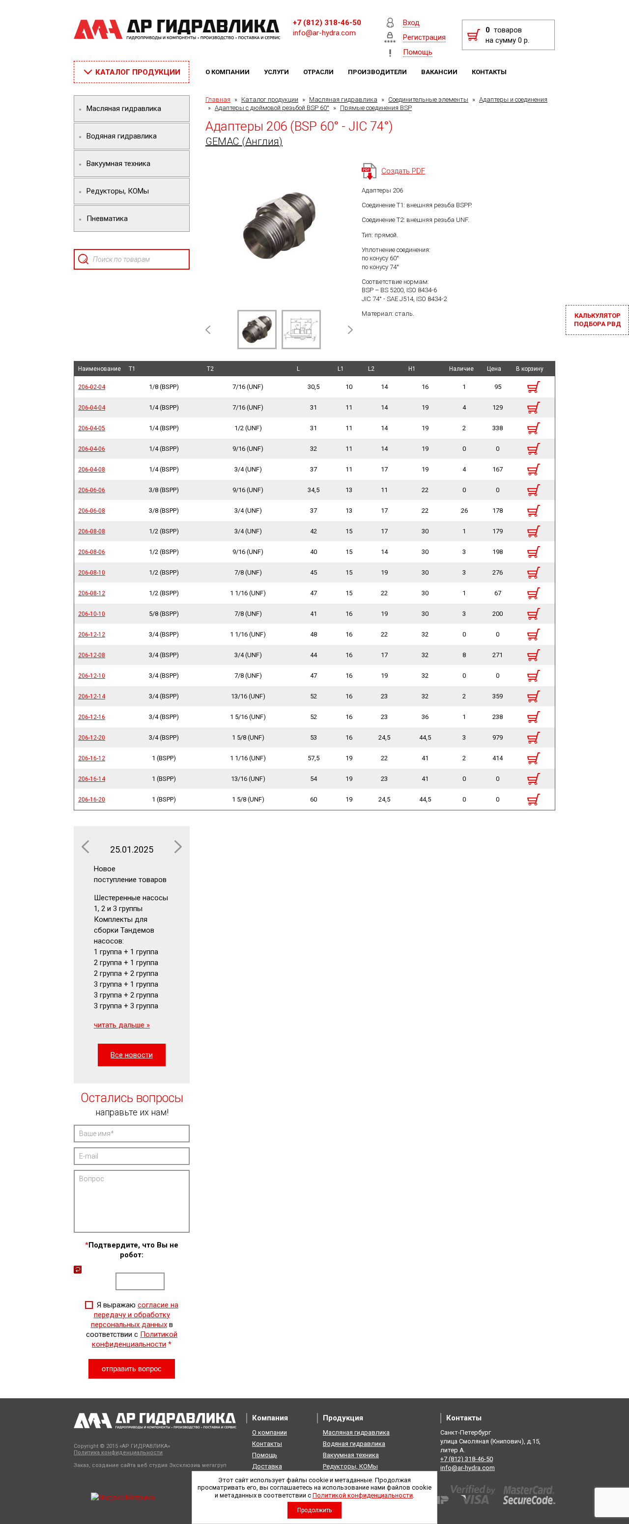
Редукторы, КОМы (350, 1466)
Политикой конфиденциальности (363, 1495)
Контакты (490, 72)
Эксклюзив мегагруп (198, 1465)
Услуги (277, 72)
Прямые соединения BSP (376, 107)
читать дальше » (122, 1025)
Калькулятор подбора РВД (597, 320)
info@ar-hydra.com (324, 32)
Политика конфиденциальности (118, 1452)
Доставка (267, 1466)
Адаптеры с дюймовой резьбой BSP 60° (272, 107)
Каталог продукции (269, 99)
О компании (228, 72)
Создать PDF (403, 170)
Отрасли (319, 72)
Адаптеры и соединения (513, 99)
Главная (217, 99)
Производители (378, 72)
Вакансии (440, 72)
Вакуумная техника (351, 1455)
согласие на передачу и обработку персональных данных (135, 1315)
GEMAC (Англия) (244, 141)
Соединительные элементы (428, 99)
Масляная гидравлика (343, 99)
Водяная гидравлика (354, 1443)
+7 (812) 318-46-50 (327, 22)
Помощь (264, 1455)
